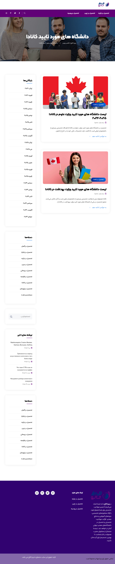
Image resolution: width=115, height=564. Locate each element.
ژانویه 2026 (28, 102)
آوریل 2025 (28, 156)
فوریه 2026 (28, 95)
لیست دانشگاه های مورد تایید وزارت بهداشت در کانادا (75, 189)
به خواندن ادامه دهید (99, 136)
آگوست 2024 (27, 210)
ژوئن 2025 (28, 142)
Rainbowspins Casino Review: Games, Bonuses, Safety (21, 343)
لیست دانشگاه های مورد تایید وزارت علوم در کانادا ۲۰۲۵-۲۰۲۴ (77, 116)
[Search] (12, 315)
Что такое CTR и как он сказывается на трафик (24, 368)
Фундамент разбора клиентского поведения (21, 380)
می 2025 (29, 149)
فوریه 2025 (28, 169)
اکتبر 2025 (28, 122)
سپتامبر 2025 (27, 129)
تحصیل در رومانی (26, 270)
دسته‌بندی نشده (26, 295)
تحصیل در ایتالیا (26, 252)
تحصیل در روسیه (73, 13)
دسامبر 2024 (28, 183)
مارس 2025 (28, 162)
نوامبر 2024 (28, 190)
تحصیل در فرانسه (26, 276)
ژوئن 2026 (28, 88)
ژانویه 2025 (28, 176)
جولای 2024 (28, 217)
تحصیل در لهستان (26, 289)
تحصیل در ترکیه (103, 13)
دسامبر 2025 (27, 109)
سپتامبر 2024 (27, 203)
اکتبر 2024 (28, 196)
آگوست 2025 (27, 136)
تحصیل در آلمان (26, 246)
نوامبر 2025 (28, 115)
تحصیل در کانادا (98, 105)
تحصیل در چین (89, 13)
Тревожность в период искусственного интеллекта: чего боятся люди (21, 356)
